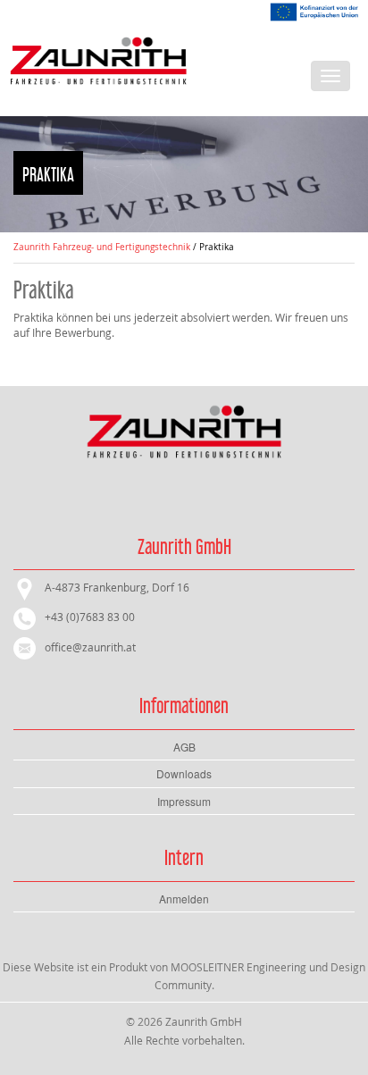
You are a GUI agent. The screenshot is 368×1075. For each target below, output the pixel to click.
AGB (184, 746)
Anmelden (184, 898)
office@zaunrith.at (90, 647)
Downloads (184, 773)
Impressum (184, 801)
